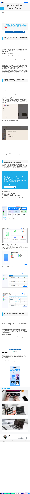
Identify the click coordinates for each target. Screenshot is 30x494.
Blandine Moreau (10, 435)
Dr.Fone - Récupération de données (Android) (12, 172)
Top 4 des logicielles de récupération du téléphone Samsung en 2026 (11, 430)
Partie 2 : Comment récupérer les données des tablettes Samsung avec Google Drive (15, 25)
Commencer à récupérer (9, 31)
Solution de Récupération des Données (12, 440)
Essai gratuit (11, 349)
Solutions (6, 440)
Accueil (3, 440)
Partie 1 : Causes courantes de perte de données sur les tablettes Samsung (14, 24)
